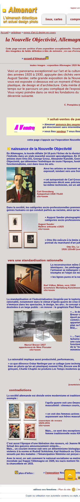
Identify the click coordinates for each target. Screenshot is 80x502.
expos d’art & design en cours (40, 32)
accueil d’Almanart (35, 58)
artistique (16, 32)
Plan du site (64, 489)
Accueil (4, 32)
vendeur (61, 131)
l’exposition (52, 472)
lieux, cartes (54, 19)
